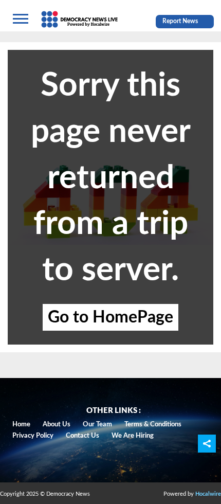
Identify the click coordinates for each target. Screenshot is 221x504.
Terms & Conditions (152, 424)
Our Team (97, 424)
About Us (56, 424)
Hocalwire (208, 494)
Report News (180, 21)
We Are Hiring (133, 436)
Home (21, 424)
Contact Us (82, 436)
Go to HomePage (110, 317)
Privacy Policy (32, 436)
